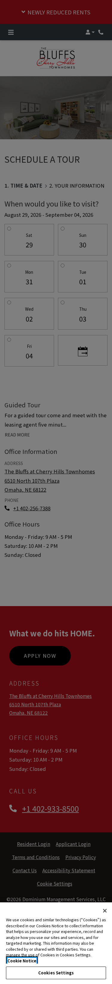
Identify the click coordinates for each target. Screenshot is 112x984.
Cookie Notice (21, 961)
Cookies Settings (56, 973)
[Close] (104, 910)
